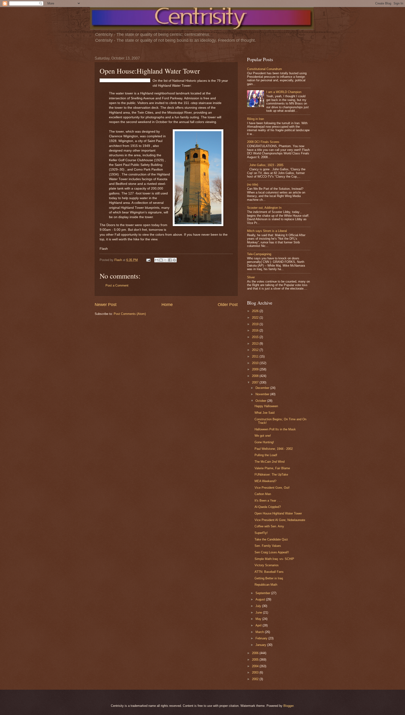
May (258, 619)
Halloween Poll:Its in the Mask (275, 429)
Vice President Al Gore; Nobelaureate (280, 520)
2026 (255, 311)
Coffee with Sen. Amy (269, 526)
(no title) (252, 184)
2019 (255, 324)
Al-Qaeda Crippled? (268, 507)
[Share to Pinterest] (174, 260)
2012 (255, 350)
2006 (255, 653)
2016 (255, 330)
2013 (255, 343)
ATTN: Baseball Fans (269, 571)
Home (167, 304)
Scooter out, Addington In (264, 207)
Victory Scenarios (267, 565)
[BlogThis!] (161, 260)
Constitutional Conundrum (264, 69)
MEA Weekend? (265, 481)
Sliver (251, 277)
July (258, 606)
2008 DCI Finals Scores (263, 142)
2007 (255, 382)
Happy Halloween (266, 406)
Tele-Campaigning (259, 254)
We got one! (263, 435)
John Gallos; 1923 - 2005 (266, 165)
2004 (255, 666)
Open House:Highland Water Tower (278, 513)
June (259, 612)
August (260, 599)
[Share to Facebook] (170, 260)
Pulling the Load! (266, 455)
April (258, 625)
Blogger (288, 706)
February (261, 638)
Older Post (228, 304)
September (263, 593)
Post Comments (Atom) (130, 314)
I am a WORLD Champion (283, 92)
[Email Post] (148, 260)
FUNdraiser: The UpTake (271, 474)
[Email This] (156, 260)
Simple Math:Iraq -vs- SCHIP (274, 559)
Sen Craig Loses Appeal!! (272, 552)
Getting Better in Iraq (269, 578)
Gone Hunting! (264, 442)
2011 (255, 356)
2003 (255, 672)
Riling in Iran (255, 119)
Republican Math (266, 584)
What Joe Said (264, 412)
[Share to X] (165, 260)
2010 (255, 363)
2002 (255, 679)
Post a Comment (116, 285)
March (260, 632)
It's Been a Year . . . (268, 500)
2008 (255, 376)
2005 (255, 659)
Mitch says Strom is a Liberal (267, 231)
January (261, 645)
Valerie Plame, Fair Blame (272, 468)
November (262, 394)
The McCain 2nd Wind (270, 461)
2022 (255, 317)
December (262, 388)
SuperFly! (261, 533)
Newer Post (105, 304)
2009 (255, 369)
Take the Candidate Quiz (271, 539)
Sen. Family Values (268, 545)
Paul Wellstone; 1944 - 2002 (274, 449)
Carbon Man (263, 494)
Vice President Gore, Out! (272, 487)
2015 (255, 337)
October (261, 400)
